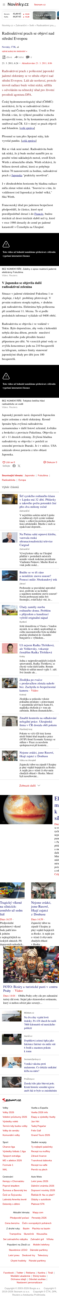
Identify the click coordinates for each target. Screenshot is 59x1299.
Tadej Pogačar (38, 1126)
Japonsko (30, 475)
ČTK (13, 46)
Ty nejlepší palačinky (42, 1146)
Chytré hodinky (18, 1260)
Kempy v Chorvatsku (13, 1181)
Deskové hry (28, 1255)
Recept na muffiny (40, 1151)
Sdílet (21, 57)
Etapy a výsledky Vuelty (43, 1117)
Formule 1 (8, 1165)
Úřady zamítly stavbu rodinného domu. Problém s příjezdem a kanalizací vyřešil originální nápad (35, 612)
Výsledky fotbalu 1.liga (14, 1151)
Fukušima (43, 475)
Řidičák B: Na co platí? (43, 1195)
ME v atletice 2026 (12, 1160)
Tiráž (50, 1272)
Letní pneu (14, 1255)
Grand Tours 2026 (40, 1135)
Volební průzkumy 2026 (15, 1117)
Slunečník (29, 1234)
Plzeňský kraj (26, 729)
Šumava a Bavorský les (15, 1190)
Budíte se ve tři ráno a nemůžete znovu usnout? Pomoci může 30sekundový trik (38, 575)
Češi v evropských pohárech (36, 1223)
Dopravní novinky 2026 (43, 1190)
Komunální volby (11, 1135)
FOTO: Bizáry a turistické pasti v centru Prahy (30, 988)
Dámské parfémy (39, 1250)
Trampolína (15, 1234)
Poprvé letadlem (11, 1185)
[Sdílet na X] (19, 465)
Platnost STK (38, 1204)
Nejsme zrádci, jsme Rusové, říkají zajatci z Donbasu (37, 754)
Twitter (19, 1272)
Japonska (16, 175)
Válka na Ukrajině (28, 760)
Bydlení (23, 622)
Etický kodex (39, 1276)
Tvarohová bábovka (41, 1160)
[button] (10, 499)
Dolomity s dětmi (11, 1204)
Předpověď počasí (19, 1217)
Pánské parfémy (37, 1260)
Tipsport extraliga (11, 1156)
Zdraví (22, 584)
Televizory (43, 1255)
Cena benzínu (12, 1223)
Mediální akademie (20, 1276)
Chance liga (9, 1146)
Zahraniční (24, 511)
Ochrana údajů (18, 1279)
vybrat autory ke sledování (13, 51)
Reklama (30, 1272)
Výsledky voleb (10, 1121)
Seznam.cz (40, 4)
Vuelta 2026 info (39, 1112)
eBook (9, 57)
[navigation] (4, 4)
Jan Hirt (35, 1121)
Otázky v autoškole (41, 1199)
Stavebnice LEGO (18, 1250)
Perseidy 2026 (39, 1217)
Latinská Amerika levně (15, 1199)
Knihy (22, 656)
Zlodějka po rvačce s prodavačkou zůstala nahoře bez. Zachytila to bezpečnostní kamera (38, 685)
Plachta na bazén (41, 1228)
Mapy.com (38, 1212)
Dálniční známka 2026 (42, 1185)
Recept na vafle (39, 1165)
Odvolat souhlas (37, 1279)
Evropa (22, 480)
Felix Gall (36, 1130)
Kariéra (41, 1272)
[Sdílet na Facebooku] (14, 465)
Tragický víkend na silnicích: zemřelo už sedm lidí (11, 908)
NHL (5, 1169)
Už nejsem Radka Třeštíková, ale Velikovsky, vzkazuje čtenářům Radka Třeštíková (37, 648)
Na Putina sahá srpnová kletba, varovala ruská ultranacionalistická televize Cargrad (38, 539)
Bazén (26, 1228)
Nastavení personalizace (29, 1282)
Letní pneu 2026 (39, 1181)
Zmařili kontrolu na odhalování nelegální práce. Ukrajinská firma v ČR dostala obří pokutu (38, 721)
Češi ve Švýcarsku (12, 1195)
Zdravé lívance (39, 1156)
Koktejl (23, 695)
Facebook (8, 1272)
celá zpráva (27, 128)
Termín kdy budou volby (15, 1126)
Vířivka (49, 1239)
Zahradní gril (37, 1239)
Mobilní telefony (41, 1244)
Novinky (6, 46)
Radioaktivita (8, 480)
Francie (38, 214)
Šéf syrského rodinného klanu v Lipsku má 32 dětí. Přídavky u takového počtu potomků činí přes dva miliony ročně (38, 501)
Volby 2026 (8, 1112)
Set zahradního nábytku (15, 1239)
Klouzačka (42, 1234)
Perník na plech (39, 1169)
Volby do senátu (11, 1130)
